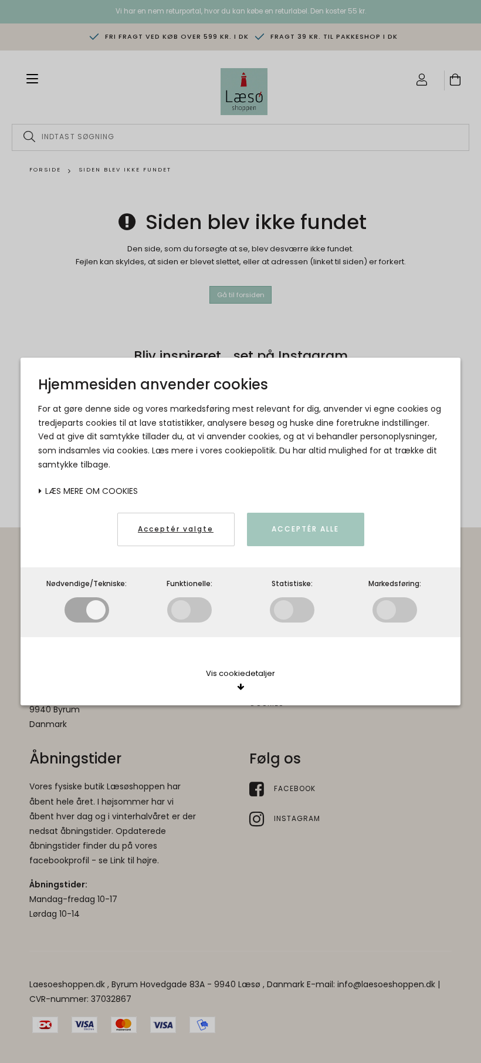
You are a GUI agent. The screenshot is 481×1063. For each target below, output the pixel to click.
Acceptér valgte (176, 529)
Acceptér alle (305, 529)
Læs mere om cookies (90, 491)
